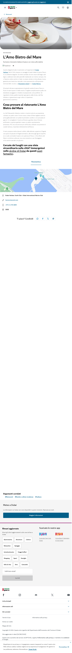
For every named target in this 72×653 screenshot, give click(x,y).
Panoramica (36, 161)
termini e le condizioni (62, 637)
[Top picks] (63, 7)
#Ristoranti (9, 497)
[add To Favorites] (64, 282)
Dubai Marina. (36, 83)
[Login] (68, 7)
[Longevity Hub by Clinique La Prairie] (36, 259)
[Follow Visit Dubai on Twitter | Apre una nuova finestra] (52, 595)
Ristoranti (9, 14)
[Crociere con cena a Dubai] (36, 446)
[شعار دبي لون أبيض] (8, 590)
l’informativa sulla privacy (45, 637)
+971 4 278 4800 (11, 205)
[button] (64, 646)
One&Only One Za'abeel (15, 349)
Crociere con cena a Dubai (15, 475)
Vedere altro (10, 486)
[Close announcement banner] (68, 2)
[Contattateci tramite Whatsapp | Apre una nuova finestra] (37, 219)
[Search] (58, 7)
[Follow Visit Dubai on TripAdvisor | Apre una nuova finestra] (36, 595)
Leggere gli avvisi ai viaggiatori (36, 2)
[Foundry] (36, 385)
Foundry (8, 414)
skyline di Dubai (17, 151)
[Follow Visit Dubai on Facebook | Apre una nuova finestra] (3, 595)
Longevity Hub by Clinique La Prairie (19, 288)
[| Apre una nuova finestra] (20, 595)
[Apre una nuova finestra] (43, 219)
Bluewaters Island (23, 83)
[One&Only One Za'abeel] (36, 320)
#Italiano (38, 497)
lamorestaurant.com (11, 200)
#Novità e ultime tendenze (24, 497)
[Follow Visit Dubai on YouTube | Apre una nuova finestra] (68, 595)
